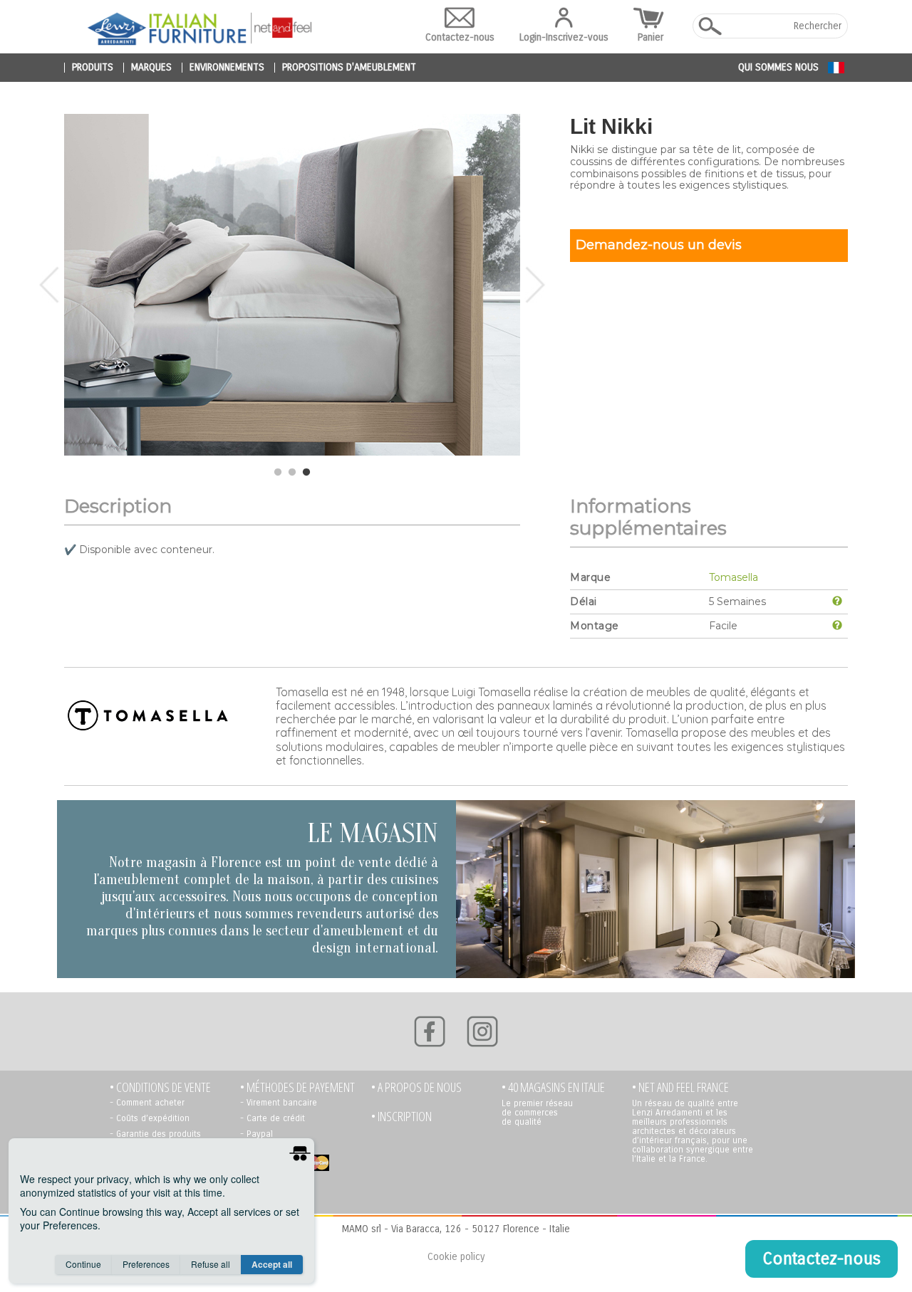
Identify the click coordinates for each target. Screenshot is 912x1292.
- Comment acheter (147, 1103)
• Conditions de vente (160, 1087)
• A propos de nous (416, 1087)
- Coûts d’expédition (150, 1118)
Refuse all (210, 1264)
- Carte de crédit (272, 1118)
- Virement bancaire (278, 1103)
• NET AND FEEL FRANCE (680, 1087)
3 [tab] (306, 473)
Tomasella (733, 577)
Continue (83, 1264)
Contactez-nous (459, 37)
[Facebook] (430, 1031)
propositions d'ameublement (349, 68)
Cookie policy (456, 1257)
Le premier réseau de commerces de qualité (537, 1112)
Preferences (146, 1264)
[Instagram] (482, 1031)
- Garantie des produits (155, 1134)
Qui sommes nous (778, 67)
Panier (650, 37)
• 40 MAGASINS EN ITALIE (553, 1087)
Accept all (272, 1264)
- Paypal (256, 1134)
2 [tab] (292, 473)
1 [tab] (278, 473)
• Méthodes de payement (297, 1087)
